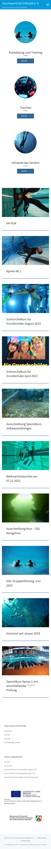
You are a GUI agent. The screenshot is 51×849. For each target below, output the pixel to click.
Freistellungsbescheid (12, 742)
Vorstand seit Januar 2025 (23, 633)
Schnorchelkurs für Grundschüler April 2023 (20, 773)
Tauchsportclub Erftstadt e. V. (23, 838)
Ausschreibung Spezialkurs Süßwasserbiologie (21, 777)
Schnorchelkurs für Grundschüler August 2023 (20, 769)
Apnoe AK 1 (13, 271)
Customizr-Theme (40, 844)
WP (17, 844)
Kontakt (7, 735)
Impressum (8, 731)
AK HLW (11, 223)
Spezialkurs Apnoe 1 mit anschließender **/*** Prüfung (22, 686)
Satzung (7, 739)
